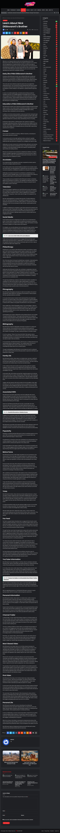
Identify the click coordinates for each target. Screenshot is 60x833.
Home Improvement (47, 67)
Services (45, 104)
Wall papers (45, 27)
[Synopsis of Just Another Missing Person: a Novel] (32, 778)
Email (4, 815)
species (44, 131)
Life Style (5, 20)
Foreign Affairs (46, 121)
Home (42, 830)
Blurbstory (45, 25)
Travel (44, 86)
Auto (44, 65)
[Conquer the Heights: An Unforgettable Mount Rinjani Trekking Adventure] (20, 778)
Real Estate (45, 48)
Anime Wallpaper (46, 32)
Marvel (44, 123)
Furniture (45, 132)
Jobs (44, 116)
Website (22, 815)
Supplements (45, 59)
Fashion (44, 69)
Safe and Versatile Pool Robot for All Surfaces (16, 12)
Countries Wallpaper (47, 129)
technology (45, 21)
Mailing (44, 127)
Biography (45, 82)
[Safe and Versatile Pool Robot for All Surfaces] (8, 778)
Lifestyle (45, 76)
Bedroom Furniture (47, 140)
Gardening (45, 106)
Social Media (45, 97)
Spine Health (45, 61)
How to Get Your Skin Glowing (53, 194)
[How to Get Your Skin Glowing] (46, 195)
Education (45, 80)
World (44, 84)
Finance (44, 91)
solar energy (45, 114)
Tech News (45, 42)
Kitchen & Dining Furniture (48, 134)
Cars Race (45, 95)
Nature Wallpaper (46, 30)
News (44, 44)
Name (4, 810)
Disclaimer (52, 830)
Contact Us (57, 830)
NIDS (44, 63)
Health (44, 53)
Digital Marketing (46, 99)
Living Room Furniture (47, 136)
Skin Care (45, 55)
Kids (44, 72)
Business (45, 46)
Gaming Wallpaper (47, 28)
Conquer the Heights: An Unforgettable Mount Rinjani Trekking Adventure (20, 783)
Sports (44, 78)
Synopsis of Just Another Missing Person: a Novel (32, 783)
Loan (44, 101)
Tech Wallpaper (46, 40)
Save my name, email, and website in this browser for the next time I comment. (18, 819)
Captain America (46, 38)
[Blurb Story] (30, 4)
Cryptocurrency (46, 93)
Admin (6, 29)
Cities (44, 34)
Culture (44, 125)
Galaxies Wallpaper (47, 36)
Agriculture (45, 119)
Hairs (44, 57)
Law (44, 108)
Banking (44, 112)
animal (44, 89)
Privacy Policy (46, 830)
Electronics (45, 110)
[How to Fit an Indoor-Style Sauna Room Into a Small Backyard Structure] (46, 168)
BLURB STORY (19, 830)
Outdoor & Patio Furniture (48, 138)
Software (45, 23)
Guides (44, 51)
